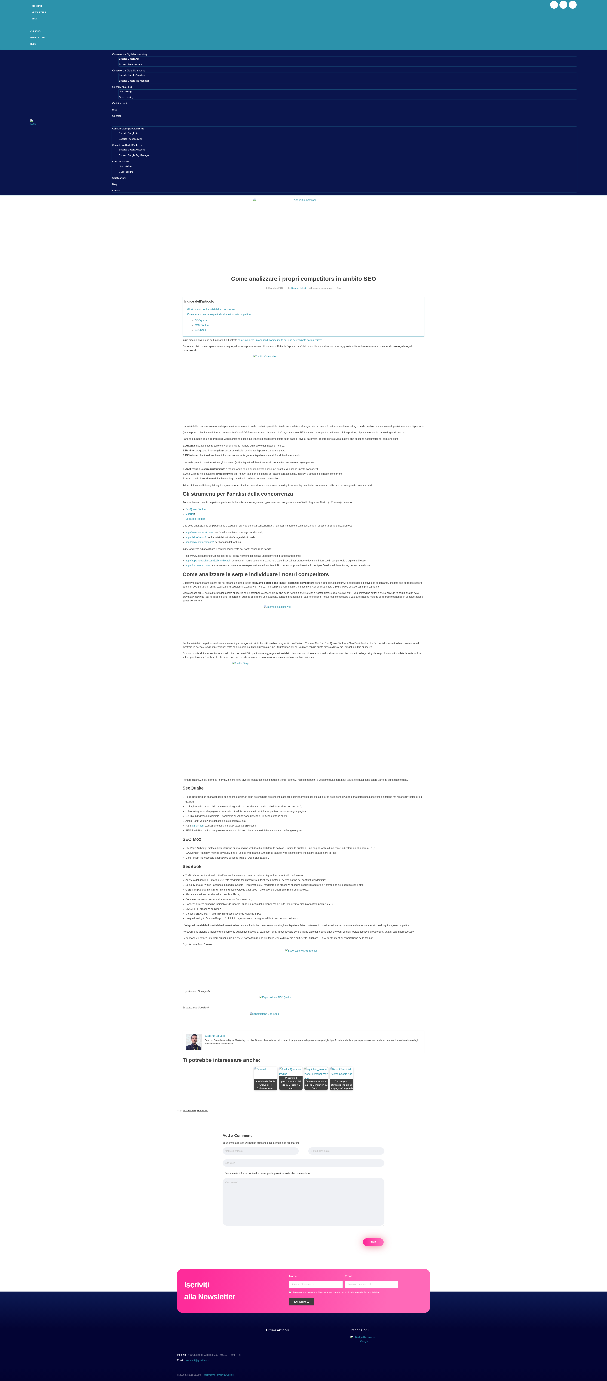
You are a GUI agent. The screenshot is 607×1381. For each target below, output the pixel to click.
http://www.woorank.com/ (199, 532)
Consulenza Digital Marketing (128, 70)
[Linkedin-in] (554, 5)
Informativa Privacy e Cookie (218, 1374)
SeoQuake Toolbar (195, 509)
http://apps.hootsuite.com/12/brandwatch (207, 560)
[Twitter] (573, 5)
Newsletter (39, 12)
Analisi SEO (189, 1110)
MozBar (189, 514)
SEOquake (201, 320)
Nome (293, 1276)
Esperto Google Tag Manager (134, 80)
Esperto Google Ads (129, 58)
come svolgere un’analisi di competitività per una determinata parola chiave (280, 340)
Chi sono (37, 6)
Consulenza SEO (122, 87)
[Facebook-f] (563, 5)
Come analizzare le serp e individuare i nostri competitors (219, 314)
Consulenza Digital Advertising (129, 54)
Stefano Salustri (299, 288)
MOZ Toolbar (202, 325)
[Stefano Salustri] (34, 122)
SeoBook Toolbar (195, 518)
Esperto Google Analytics (132, 75)
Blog (35, 19)
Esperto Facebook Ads (130, 64)
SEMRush (198, 825)
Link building (125, 91)
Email (348, 1276)
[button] (167, 25)
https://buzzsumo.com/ (197, 565)
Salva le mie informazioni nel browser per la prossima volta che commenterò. (267, 1173)
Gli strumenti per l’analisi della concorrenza (211, 309)
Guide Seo (202, 1110)
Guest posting (126, 97)
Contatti (116, 116)
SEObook (200, 330)
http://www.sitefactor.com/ (199, 542)
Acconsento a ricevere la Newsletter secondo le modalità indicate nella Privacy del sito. (336, 1292)
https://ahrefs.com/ (195, 537)
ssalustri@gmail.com (197, 1360)
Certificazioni (119, 103)
